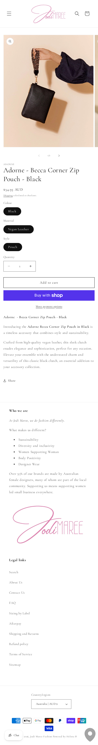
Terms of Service (20, 654)
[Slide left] (39, 156)
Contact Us (17, 593)
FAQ (12, 603)
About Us (16, 582)
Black (12, 211)
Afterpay (15, 623)
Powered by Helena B (65, 736)
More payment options (49, 306)
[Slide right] (59, 156)
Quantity (9, 257)
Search (13, 572)
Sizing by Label (19, 613)
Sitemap (15, 665)
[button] (9, 14)
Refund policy (18, 644)
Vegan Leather (18, 229)
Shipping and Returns (24, 634)
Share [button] (12, 380)
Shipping (8, 195)
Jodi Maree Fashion (41, 736)
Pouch (12, 247)
